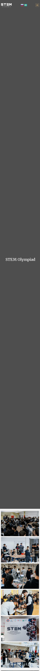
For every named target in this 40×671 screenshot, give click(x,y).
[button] (37, 5)
